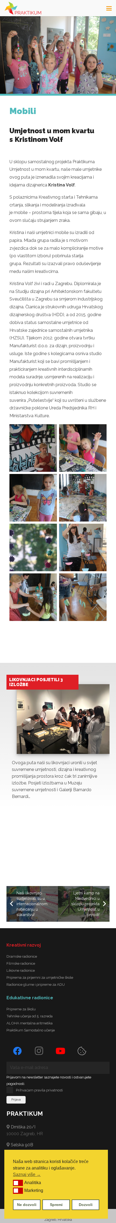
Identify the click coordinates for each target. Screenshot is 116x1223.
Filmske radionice (20, 963)
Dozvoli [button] (86, 1204)
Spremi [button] (56, 1204)
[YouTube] (60, 1051)
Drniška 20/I (23, 1127)
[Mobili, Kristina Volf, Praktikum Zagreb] (33, 448)
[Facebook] (17, 1051)
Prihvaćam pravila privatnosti (39, 1090)
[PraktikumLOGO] (23, 8)
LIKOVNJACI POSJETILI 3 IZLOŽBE (36, 682)
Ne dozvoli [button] (26, 1204)
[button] (18, 1183)
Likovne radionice (20, 970)
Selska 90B (22, 1144)
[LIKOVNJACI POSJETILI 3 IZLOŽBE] (63, 719)
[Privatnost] (82, 1051)
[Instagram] (39, 1051)
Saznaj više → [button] (27, 1174)
